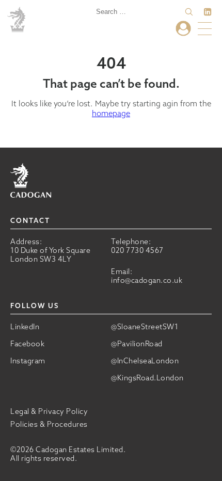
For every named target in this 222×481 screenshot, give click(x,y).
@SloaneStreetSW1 (144, 327)
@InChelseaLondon (145, 361)
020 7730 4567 (137, 250)
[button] (189, 12)
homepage (111, 113)
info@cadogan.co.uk (146, 280)
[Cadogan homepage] (17, 20)
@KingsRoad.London (147, 378)
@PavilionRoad (137, 344)
